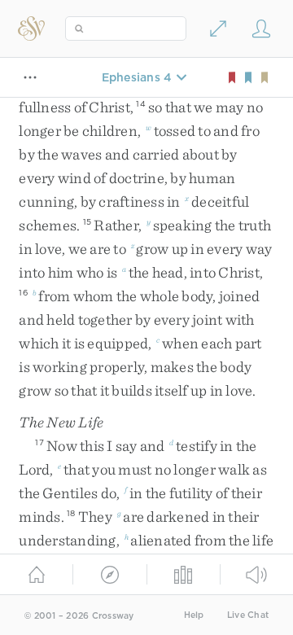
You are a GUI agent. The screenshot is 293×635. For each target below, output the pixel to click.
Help (194, 615)
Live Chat (248, 615)
